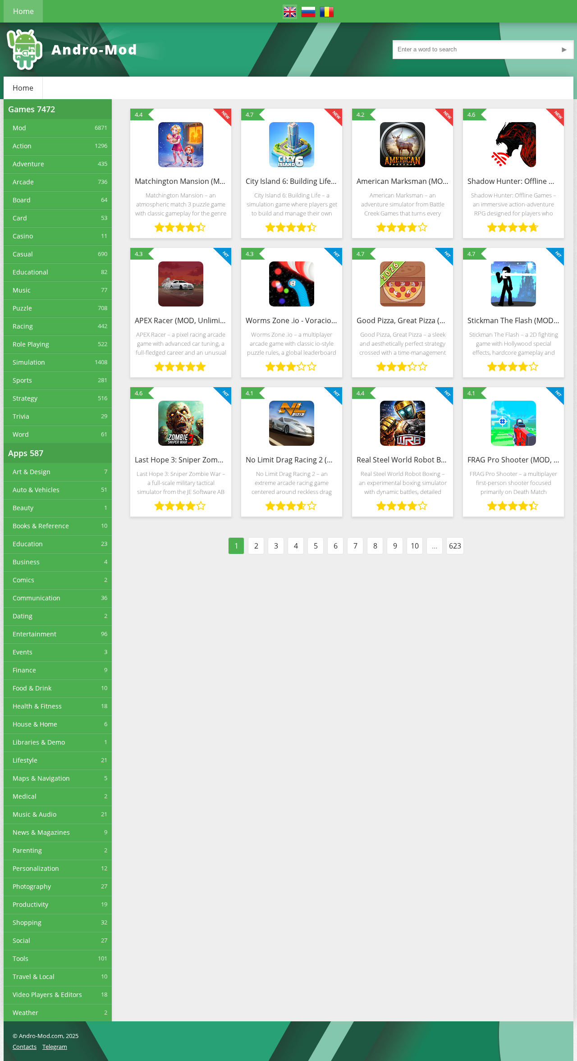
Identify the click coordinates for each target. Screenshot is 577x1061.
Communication (36, 598)
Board (22, 200)
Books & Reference (41, 525)
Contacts (25, 1047)
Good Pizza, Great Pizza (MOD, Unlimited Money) (403, 320)
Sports (22, 380)
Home (23, 11)
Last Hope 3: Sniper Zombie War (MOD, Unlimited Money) (181, 460)
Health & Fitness (37, 706)
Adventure (28, 164)
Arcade (23, 182)
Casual (23, 254)
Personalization (36, 868)
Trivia (21, 416)
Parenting (27, 850)
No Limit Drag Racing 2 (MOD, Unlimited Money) (292, 460)
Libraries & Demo (39, 742)
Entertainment (34, 634)
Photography (32, 886)
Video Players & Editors (47, 994)
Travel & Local (34, 976)
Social (21, 940)
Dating (22, 616)
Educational (30, 272)
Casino (23, 236)
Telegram (54, 1047)
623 (455, 546)
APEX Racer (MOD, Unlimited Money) (181, 320)
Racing (23, 326)
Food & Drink (32, 688)
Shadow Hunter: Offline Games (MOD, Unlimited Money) (513, 181)
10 (415, 546)
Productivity (30, 904)
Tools (20, 958)
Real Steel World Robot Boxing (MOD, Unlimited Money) (403, 460)
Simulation (29, 362)
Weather (25, 1012)
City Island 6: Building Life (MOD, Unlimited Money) (292, 181)
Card (20, 218)
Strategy (25, 398)
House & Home (35, 724)
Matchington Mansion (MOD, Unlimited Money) (181, 181)
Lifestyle (25, 760)
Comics (23, 580)
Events (22, 652)
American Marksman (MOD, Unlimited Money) (403, 181)
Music (22, 290)
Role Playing (31, 344)
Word (21, 434)
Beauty (23, 507)
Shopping (27, 922)
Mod (19, 127)
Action (22, 146)
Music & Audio (34, 814)
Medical (25, 796)
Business (26, 562)
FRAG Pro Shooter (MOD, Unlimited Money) (513, 460)
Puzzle (22, 308)
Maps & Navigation (41, 778)
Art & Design (31, 471)
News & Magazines (41, 832)
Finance (24, 670)
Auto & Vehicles (36, 489)
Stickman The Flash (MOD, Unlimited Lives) (513, 320)
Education (28, 544)
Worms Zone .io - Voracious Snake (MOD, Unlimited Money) (292, 320)
